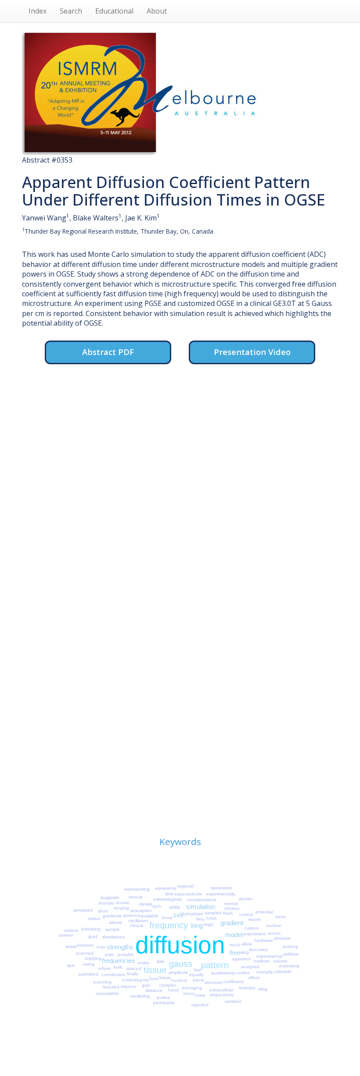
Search (71, 11)
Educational (114, 11)
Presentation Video (252, 351)
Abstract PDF (108, 351)
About (157, 11)
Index (38, 11)
